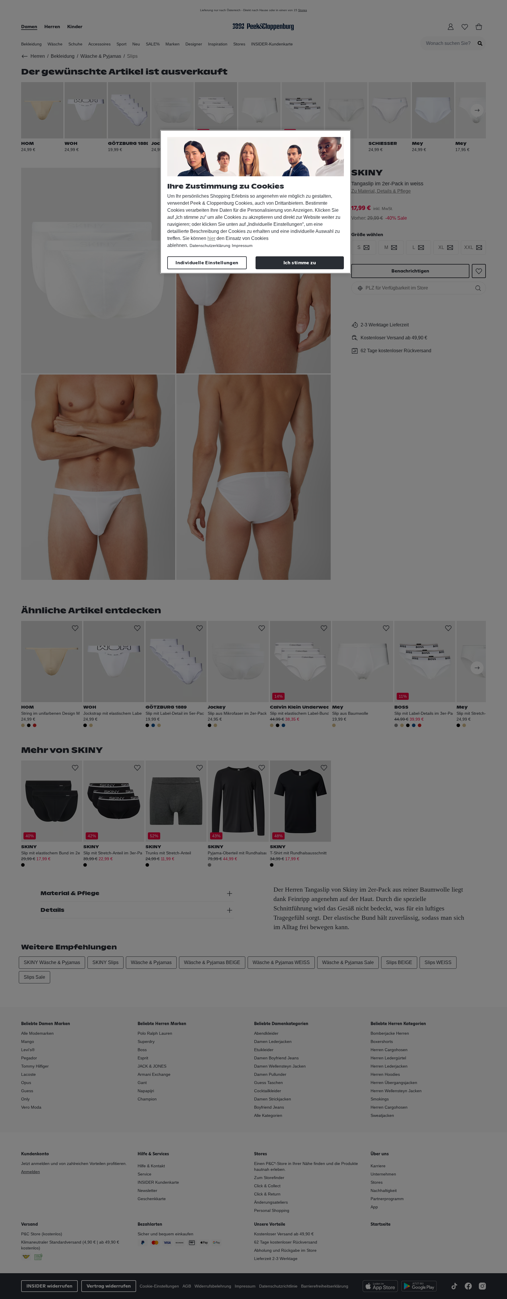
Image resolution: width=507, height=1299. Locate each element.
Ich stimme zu (299, 262)
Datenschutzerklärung (210, 245)
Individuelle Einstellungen (206, 262)
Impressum (242, 245)
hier (211, 238)
